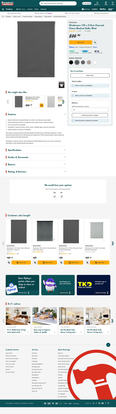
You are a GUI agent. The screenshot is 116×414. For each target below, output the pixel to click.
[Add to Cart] (41, 105)
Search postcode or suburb (80, 106)
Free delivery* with (42, 13)
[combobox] (58, 3)
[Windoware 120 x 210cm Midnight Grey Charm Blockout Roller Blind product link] (19, 102)
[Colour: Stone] (88, 62)
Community (9, 403)
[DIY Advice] (21, 9)
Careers (31, 403)
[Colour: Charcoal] (77, 62)
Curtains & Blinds (27, 16)
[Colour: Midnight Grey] (83, 62)
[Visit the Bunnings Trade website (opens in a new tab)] (111, 9)
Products (8, 16)
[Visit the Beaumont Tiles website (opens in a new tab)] (86, 9)
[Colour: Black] (71, 62)
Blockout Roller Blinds (60, 16)
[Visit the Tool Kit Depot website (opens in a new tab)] (103, 9)
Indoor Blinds (38, 16)
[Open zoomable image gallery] (64, 78)
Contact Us (17, 403)
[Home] (3, 16)
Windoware (73, 22)
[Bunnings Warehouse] (7, 5)
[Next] (63, 102)
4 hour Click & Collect (74, 13)
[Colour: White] (94, 62)
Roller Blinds (47, 16)
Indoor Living (16, 16)
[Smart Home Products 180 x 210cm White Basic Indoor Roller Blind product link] (51, 102)
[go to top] (108, 345)
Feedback (24, 403)
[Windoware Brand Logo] (61, 84)
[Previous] (8, 102)
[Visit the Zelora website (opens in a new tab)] (94, 9)
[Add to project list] (95, 42)
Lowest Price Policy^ (15, 13)
